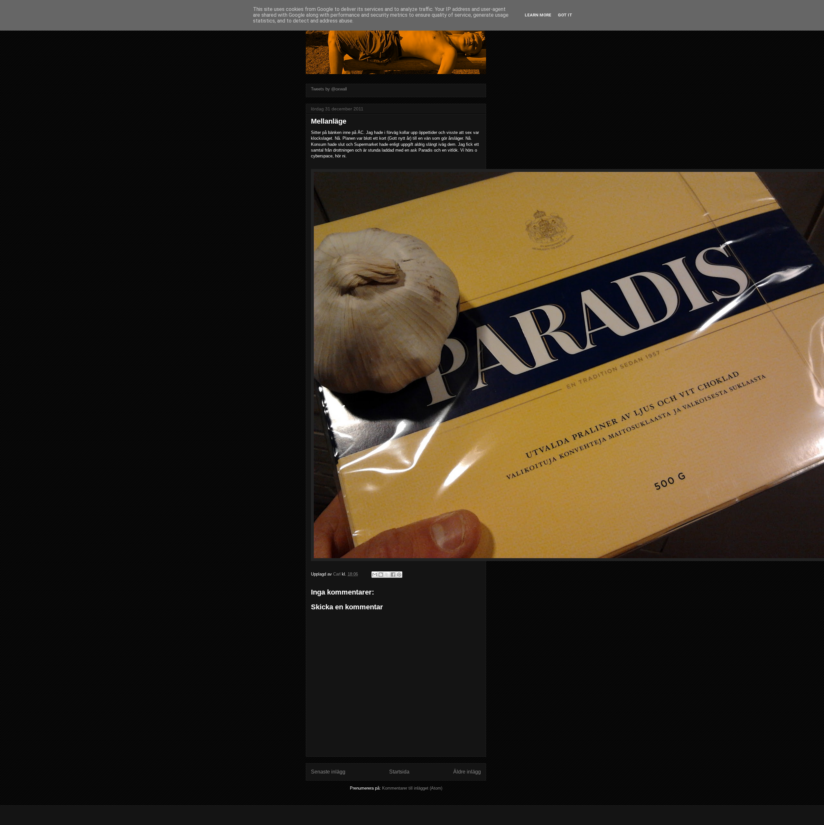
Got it (565, 15)
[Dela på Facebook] (393, 574)
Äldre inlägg (467, 771)
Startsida (399, 771)
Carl (337, 574)
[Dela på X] (387, 574)
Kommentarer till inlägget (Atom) (412, 788)
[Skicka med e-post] (374, 574)
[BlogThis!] (381, 574)
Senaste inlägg (328, 771)
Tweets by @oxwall (329, 89)
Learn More (538, 15)
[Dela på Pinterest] (399, 574)
